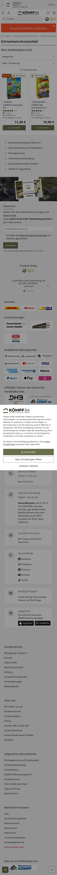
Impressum (33, 466)
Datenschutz (23, 466)
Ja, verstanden (28, 452)
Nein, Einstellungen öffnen (28, 459)
